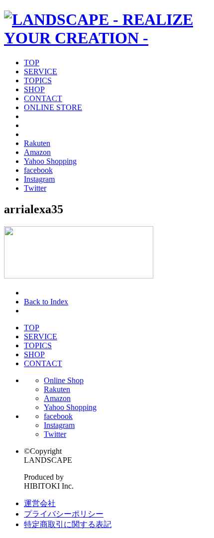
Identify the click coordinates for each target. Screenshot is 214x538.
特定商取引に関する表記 (67, 524)
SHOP (34, 89)
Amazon (37, 152)
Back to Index (46, 301)
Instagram (39, 179)
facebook (38, 170)
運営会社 (40, 503)
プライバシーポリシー (64, 514)
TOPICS (38, 80)
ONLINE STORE (53, 107)
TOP (31, 62)
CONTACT (43, 98)
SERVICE (40, 71)
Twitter (35, 188)
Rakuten (37, 143)
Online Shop (64, 380)
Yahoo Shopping (50, 161)
